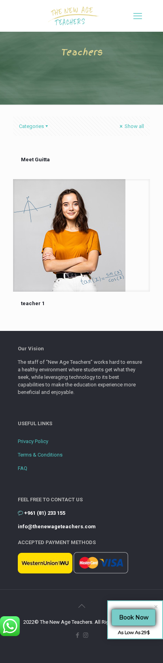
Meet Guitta (35, 159)
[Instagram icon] (86, 635)
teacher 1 (33, 303)
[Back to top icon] (81, 606)
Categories (31, 126)
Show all (133, 126)
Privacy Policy (33, 441)
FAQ (22, 468)
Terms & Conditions (40, 455)
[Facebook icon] (77, 635)
